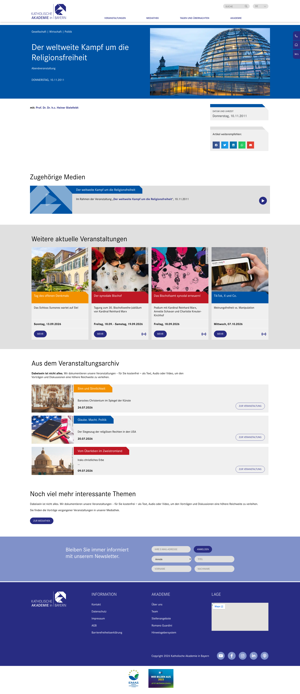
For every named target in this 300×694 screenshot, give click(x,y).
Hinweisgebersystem (164, 632)
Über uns (157, 604)
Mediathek (152, 18)
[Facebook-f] (232, 656)
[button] (216, 145)
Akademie (236, 18)
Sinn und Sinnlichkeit (91, 388)
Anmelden (203, 549)
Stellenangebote (161, 618)
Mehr (40, 333)
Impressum (98, 618)
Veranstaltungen (115, 18)
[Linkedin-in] (254, 656)
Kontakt (96, 604)
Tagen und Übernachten (194, 18)
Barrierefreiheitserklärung (107, 632)
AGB (94, 625)
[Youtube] (221, 656)
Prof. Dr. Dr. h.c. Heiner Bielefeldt (57, 107)
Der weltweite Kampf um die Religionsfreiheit (105, 190)
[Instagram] (243, 656)
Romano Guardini (162, 625)
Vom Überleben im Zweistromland (100, 451)
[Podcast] (264, 656)
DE (256, 6)
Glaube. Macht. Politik (92, 420)
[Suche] (246, 6)
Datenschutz (99, 611)
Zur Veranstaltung (250, 406)
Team (155, 611)
